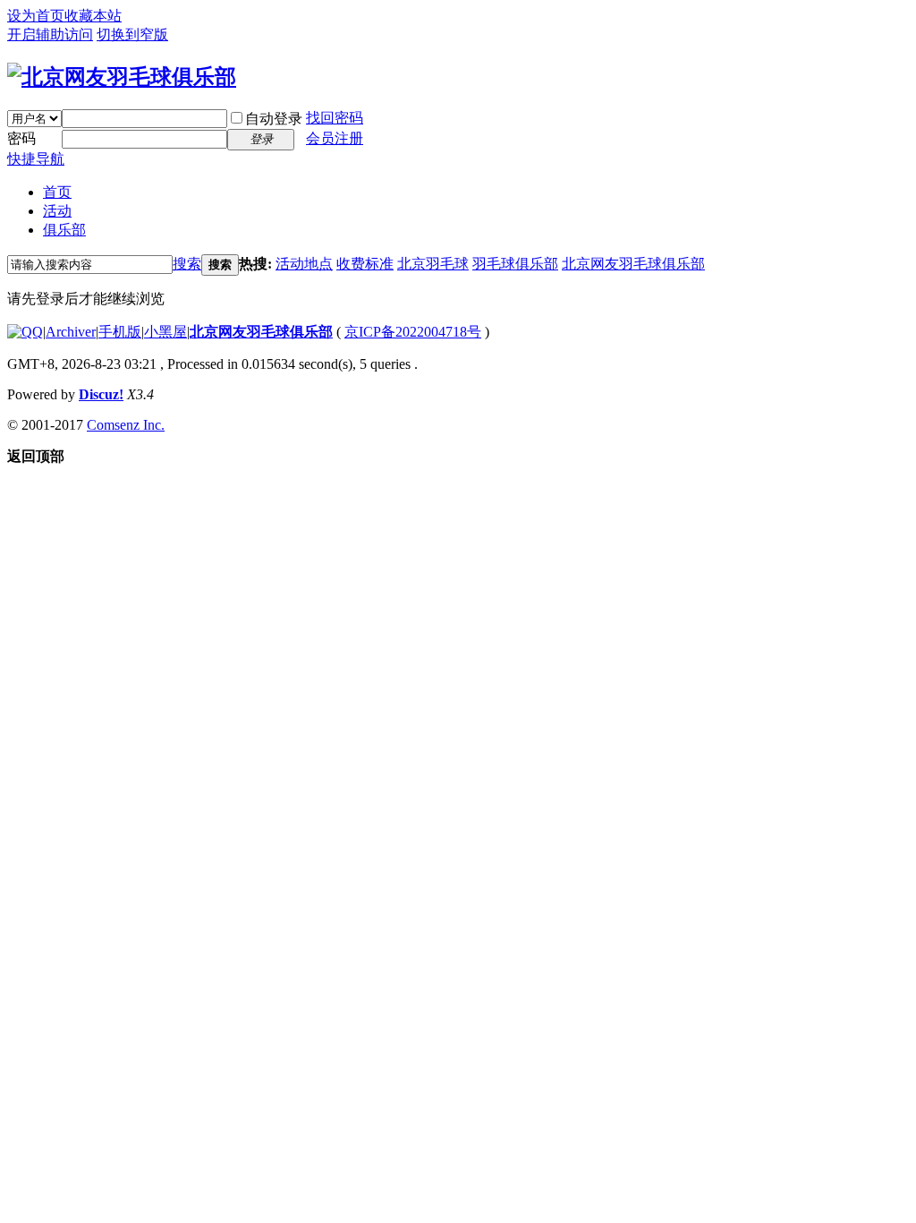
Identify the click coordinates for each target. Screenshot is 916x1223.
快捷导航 (35, 159)
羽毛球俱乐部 (515, 263)
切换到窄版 (132, 34)
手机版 (119, 331)
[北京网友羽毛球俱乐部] (121, 77)
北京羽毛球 (433, 263)
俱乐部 (64, 229)
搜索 (187, 263)
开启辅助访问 (50, 34)
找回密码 (334, 117)
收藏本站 (93, 15)
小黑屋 (165, 331)
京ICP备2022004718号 (412, 331)
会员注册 (334, 138)
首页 (57, 192)
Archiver (71, 331)
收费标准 (365, 263)
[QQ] (25, 331)
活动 (57, 210)
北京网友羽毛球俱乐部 (633, 263)
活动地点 (304, 263)
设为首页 (35, 15)
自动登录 (273, 118)
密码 (21, 138)
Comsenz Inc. (126, 424)
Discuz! (101, 394)
